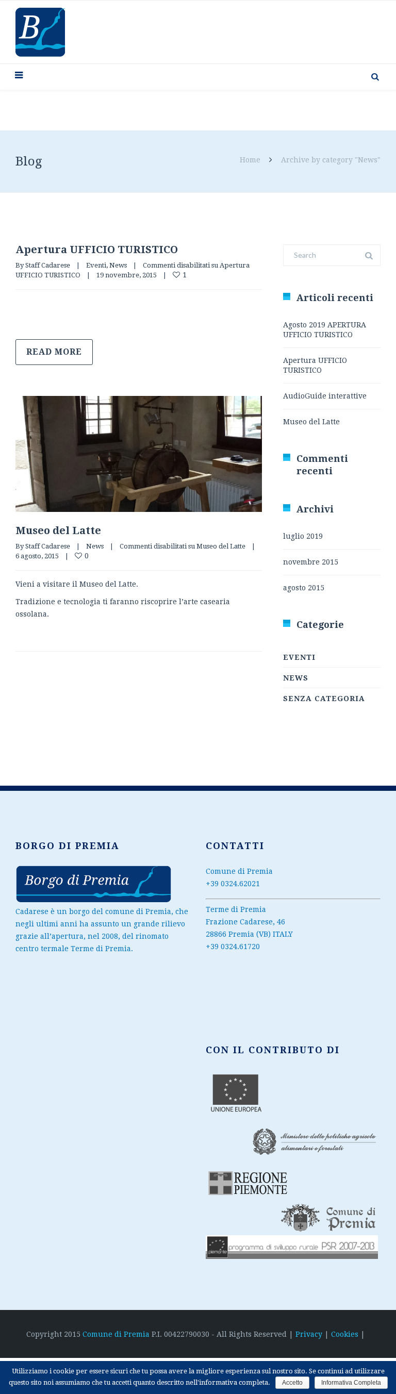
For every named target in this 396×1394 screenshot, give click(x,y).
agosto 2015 (303, 588)
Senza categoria (324, 698)
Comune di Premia (117, 1334)
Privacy (308, 1334)
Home (250, 160)
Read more (54, 352)
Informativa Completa (351, 1382)
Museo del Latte (58, 530)
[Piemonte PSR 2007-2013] (93, 901)
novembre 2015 (310, 562)
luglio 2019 (303, 536)
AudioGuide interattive (325, 396)
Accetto (292, 1382)
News (118, 265)
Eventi (96, 265)
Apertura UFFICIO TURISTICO (96, 249)
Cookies (344, 1334)
